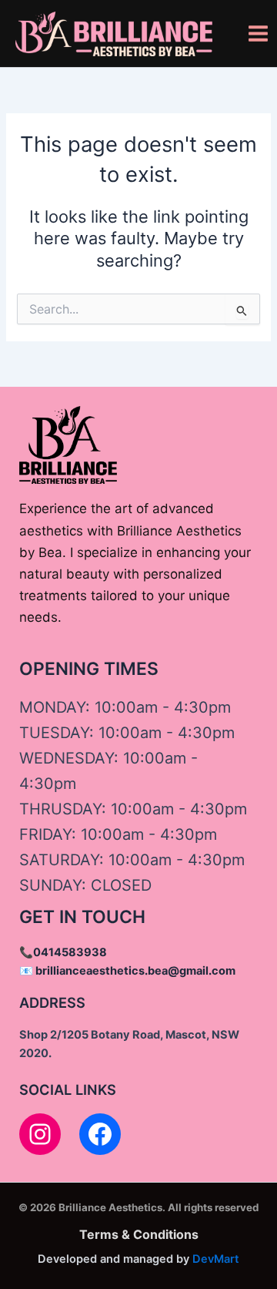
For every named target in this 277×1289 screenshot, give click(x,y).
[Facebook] (100, 1134)
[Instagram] (40, 1134)
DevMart (215, 1259)
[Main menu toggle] (258, 33)
